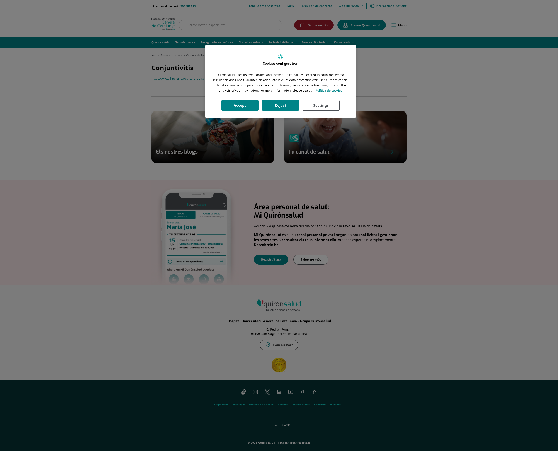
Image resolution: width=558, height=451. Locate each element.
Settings (321, 105)
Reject (280, 105)
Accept (240, 105)
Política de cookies (329, 90)
